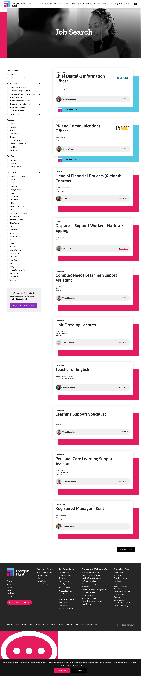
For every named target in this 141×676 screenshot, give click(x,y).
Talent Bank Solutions (66, 599)
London (9, 584)
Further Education (87, 595)
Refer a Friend (64, 581)
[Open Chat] (29, 653)
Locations (11, 172)
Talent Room (63, 602)
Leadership (85, 587)
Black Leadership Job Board (123, 603)
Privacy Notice (119, 594)
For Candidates (27, 4)
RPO (60, 597)
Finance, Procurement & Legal (91, 601)
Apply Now (122, 99)
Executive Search (65, 594)
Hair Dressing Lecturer (76, 324)
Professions (12, 83)
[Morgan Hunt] (12, 4)
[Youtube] (25, 602)
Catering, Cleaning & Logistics (91, 578)
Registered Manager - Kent (80, 508)
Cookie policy (79, 665)
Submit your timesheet (66, 584)
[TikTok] (29, 602)
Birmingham (11, 596)
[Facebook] (10, 602)
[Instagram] (14, 602)
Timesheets (101, 4)
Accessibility (118, 575)
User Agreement (119, 600)
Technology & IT (86, 604)
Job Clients (12, 70)
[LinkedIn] (17, 602)
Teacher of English (72, 369)
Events (66, 4)
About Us (75, 4)
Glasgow (9, 587)
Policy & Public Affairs (88, 592)
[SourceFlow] (128, 624)
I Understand (62, 671)
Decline (79, 671)
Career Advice (64, 572)
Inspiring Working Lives (120, 4)
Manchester (11, 593)
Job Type (11, 156)
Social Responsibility (121, 606)
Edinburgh (10, 590)
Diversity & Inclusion (121, 578)
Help (115, 584)
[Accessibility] (135, 3)
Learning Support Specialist (81, 414)
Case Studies (63, 605)
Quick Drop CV (89, 4)
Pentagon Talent (45, 569)
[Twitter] (21, 602)
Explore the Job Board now (23, 306)
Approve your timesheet (67, 608)
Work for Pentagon (43, 584)
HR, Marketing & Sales (89, 581)
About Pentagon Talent (45, 572)
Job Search (63, 578)
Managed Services (65, 591)
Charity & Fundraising (88, 584)
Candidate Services (65, 575)
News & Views (55, 4)
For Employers (42, 575)
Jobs (38, 578)
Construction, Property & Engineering (94, 590)
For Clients (42, 4)
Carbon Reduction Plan (122, 591)
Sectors (10, 120)
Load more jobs (126, 549)
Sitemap (117, 597)
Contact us (12, 581)
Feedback (117, 581)
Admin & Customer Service (90, 572)
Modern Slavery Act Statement (121, 587)
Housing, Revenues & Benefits (91, 575)
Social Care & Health (88, 598)
